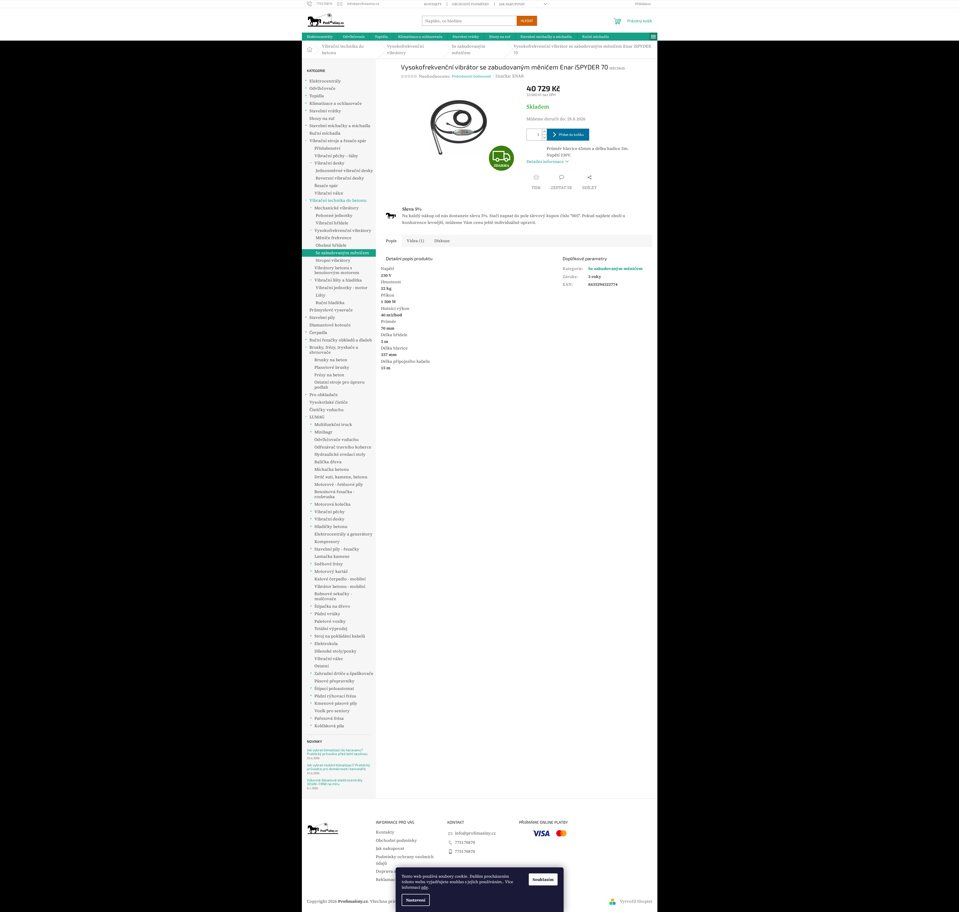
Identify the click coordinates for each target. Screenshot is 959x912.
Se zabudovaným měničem (342, 253)
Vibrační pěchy (329, 512)
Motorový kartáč (331, 571)
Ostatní (321, 666)
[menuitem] (320, 37)
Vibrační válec (328, 659)
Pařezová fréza (329, 718)
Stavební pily (322, 317)
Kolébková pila (329, 726)
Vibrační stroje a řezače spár (337, 141)
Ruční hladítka (330, 303)
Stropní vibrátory (333, 260)
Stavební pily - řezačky (336, 549)
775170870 (465, 842)
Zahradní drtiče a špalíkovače (343, 673)
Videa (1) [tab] (415, 241)
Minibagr (323, 432)
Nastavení (415, 900)
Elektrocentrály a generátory (343, 534)
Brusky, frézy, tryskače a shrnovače (333, 349)
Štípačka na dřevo (332, 606)
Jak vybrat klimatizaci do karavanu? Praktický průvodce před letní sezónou (337, 752)
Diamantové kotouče (330, 325)
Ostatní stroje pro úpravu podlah (339, 384)
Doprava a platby (393, 871)
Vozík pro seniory (332, 711)
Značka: (509, 76)
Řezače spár (326, 186)
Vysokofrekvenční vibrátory (342, 230)
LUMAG (316, 417)
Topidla (316, 96)
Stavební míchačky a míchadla (339, 126)
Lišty (320, 295)
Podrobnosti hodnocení (471, 76)
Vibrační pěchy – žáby (336, 156)
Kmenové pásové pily (335, 703)
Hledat (527, 21)
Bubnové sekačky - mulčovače (333, 596)
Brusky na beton (330, 360)
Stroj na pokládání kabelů (339, 636)
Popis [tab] (391, 241)
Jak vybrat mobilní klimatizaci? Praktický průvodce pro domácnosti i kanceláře (338, 767)
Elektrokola (326, 644)
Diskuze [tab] (442, 241)
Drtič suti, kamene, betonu (340, 477)
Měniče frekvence (334, 238)
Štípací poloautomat (334, 688)
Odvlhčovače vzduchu (336, 439)
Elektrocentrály (325, 81)
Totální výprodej (330, 628)
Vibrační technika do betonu (337, 200)
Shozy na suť (321, 118)
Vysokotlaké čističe (328, 402)
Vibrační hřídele (332, 223)
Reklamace (387, 879)
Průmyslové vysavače (331, 310)
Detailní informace (545, 161)
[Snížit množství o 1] (544, 137)
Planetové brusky (331, 367)
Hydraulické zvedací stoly (340, 454)
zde (424, 887)
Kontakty (433, 4)
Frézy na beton (329, 375)
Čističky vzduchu (326, 410)
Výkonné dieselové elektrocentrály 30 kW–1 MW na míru (334, 782)
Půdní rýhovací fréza (335, 696)
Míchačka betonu (331, 469)
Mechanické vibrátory (336, 208)
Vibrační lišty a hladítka (338, 280)
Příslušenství (327, 148)
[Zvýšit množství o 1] (544, 132)
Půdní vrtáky (327, 614)
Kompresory (327, 541)
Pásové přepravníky (334, 681)
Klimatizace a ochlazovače (335, 103)
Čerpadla (318, 332)
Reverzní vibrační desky (340, 178)
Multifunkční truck (333, 424)
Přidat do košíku (571, 134)
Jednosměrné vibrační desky (344, 170)
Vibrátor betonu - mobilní (339, 586)
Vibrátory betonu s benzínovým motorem (336, 270)
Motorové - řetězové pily (338, 484)
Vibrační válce (328, 193)
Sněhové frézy (328, 564)
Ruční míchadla (324, 133)
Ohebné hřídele (331, 245)
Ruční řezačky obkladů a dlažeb (340, 340)
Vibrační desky (329, 163)
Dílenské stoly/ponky (335, 651)
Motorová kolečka (332, 504)
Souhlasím (543, 879)
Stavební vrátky (325, 111)
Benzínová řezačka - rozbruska (334, 494)
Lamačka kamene (332, 556)
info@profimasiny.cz (475, 833)
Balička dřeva (327, 462)
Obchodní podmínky (470, 4)
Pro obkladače (323, 395)
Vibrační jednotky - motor (342, 288)
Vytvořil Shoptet (636, 901)
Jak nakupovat (512, 4)
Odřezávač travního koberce (342, 447)
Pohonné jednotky (334, 215)
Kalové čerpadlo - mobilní (340, 579)
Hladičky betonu (330, 526)
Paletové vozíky (330, 621)
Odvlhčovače (322, 88)
